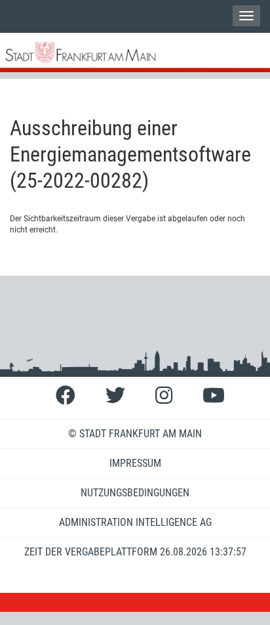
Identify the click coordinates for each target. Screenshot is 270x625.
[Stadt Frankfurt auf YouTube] (213, 395)
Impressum (135, 463)
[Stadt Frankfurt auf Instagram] (164, 395)
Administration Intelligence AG (135, 522)
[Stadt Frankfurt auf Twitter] (115, 395)
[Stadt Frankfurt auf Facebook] (65, 395)
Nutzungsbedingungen (135, 492)
